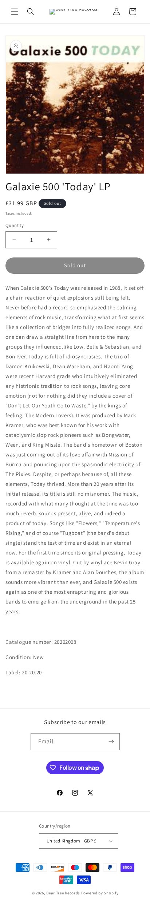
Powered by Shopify (100, 892)
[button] (15, 12)
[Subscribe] (111, 741)
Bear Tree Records (63, 892)
